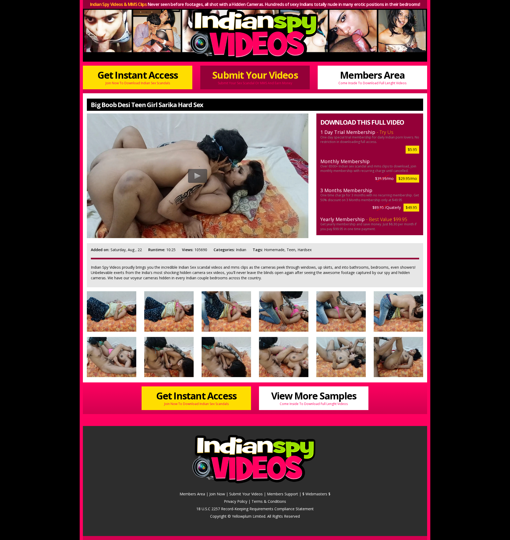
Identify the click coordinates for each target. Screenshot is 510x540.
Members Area (372, 77)
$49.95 (411, 207)
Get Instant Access (137, 77)
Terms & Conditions (269, 501)
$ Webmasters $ (316, 493)
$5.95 (412, 149)
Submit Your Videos (255, 77)
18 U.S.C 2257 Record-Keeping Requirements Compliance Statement (255, 508)
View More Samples (313, 397)
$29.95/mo (407, 178)
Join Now (217, 493)
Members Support (282, 493)
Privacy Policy (235, 501)
